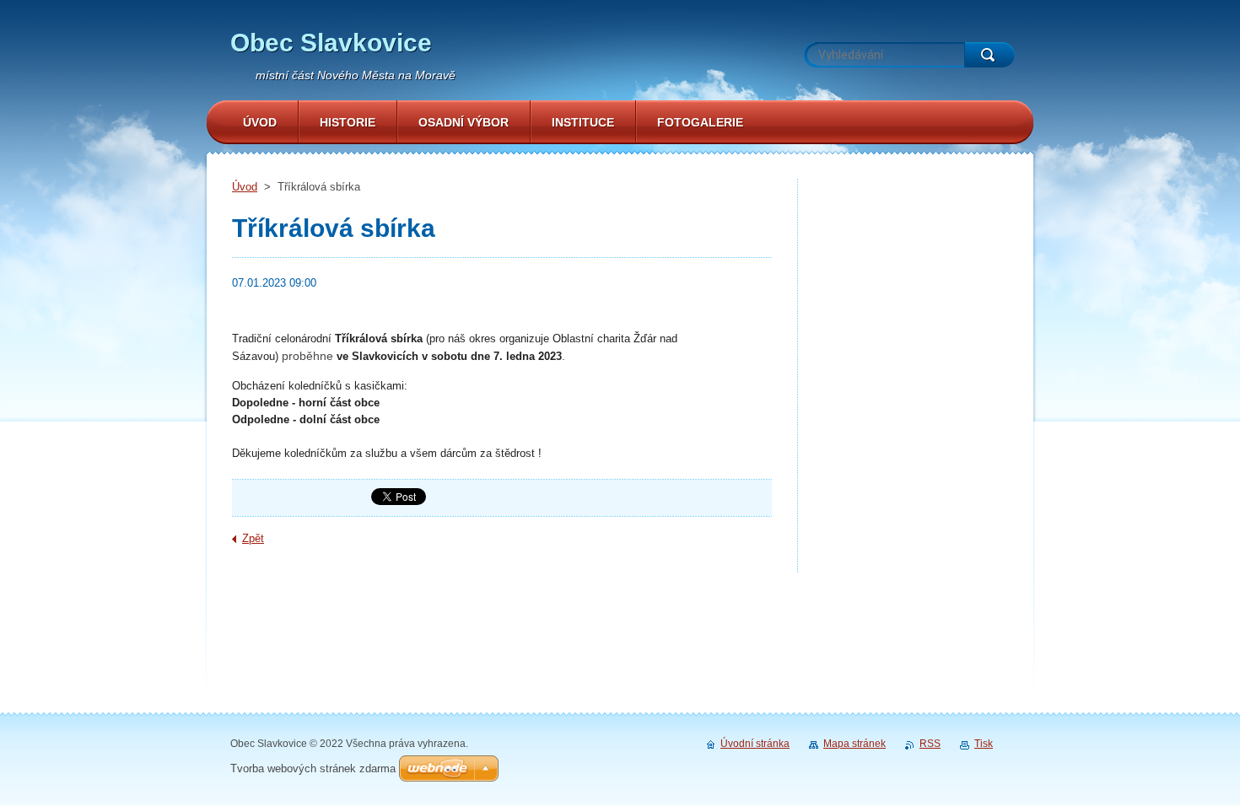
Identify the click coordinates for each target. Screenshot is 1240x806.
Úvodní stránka (755, 744)
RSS (930, 744)
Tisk (983, 744)
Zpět (253, 538)
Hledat (989, 54)
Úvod (244, 186)
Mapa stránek (854, 744)
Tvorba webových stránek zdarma (313, 768)
